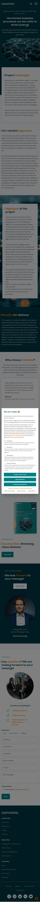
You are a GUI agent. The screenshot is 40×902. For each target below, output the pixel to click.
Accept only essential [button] (20, 484)
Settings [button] (14, 437)
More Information (10, 491)
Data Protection (21, 491)
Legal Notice (31, 491)
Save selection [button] (20, 479)
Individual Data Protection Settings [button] (20, 488)
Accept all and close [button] (20, 474)
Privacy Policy (17, 435)
